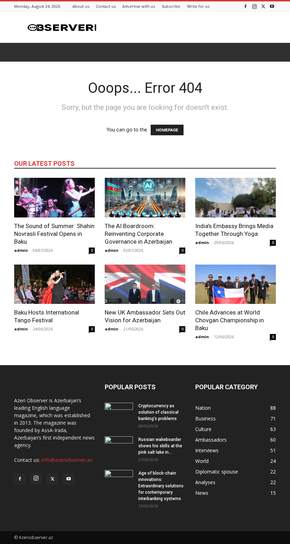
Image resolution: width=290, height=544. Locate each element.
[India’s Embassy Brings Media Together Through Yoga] (235, 197)
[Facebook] (245, 6)
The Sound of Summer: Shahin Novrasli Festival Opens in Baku (54, 233)
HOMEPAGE (167, 130)
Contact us (106, 6)
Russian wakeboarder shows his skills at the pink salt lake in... (160, 446)
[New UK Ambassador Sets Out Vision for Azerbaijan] (145, 284)
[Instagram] (254, 6)
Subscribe (171, 6)
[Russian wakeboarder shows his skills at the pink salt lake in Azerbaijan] (119, 446)
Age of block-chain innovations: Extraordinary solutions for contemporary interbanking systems (161, 486)
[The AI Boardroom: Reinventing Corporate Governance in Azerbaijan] (145, 197)
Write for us (198, 6)
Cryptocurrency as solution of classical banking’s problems (158, 412)
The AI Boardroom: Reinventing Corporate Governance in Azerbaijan (138, 233)
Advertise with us (138, 6)
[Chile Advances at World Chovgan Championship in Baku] (235, 284)
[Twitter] (263, 6)
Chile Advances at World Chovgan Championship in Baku (229, 320)
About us (80, 6)
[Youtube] (272, 6)
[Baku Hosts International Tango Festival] (54, 284)
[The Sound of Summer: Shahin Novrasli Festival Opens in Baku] (54, 197)
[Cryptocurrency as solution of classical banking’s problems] (119, 413)
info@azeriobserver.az (66, 460)
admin (21, 250)
